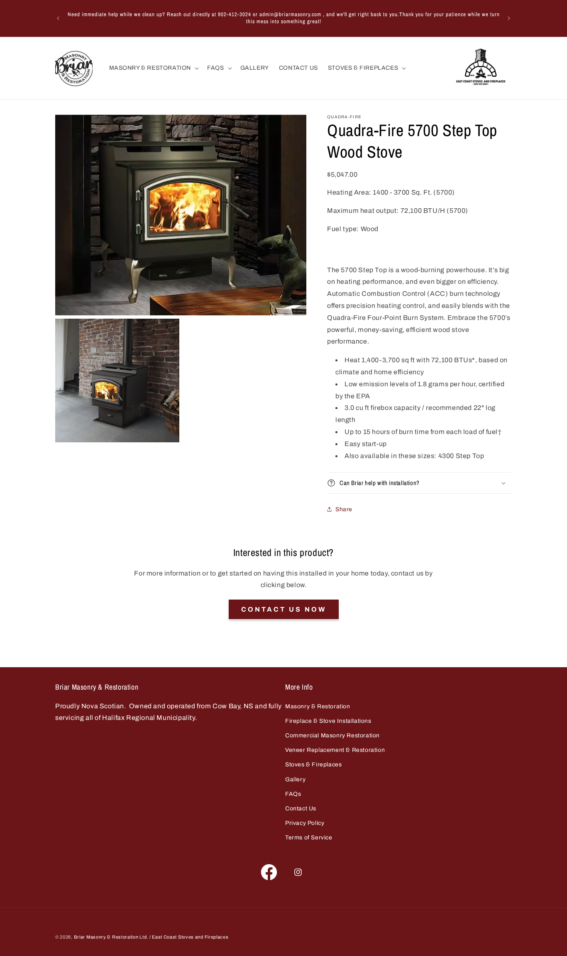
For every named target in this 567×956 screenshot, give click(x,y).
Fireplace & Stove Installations (328, 721)
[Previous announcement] (58, 18)
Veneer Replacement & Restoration (335, 750)
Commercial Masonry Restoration (332, 735)
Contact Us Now (283, 609)
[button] (153, 68)
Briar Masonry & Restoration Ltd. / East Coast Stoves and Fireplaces (151, 936)
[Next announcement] (509, 18)
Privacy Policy (304, 823)
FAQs (293, 794)
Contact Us (300, 808)
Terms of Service (308, 837)
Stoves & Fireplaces (313, 764)
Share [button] (343, 509)
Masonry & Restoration (317, 706)
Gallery (295, 779)
